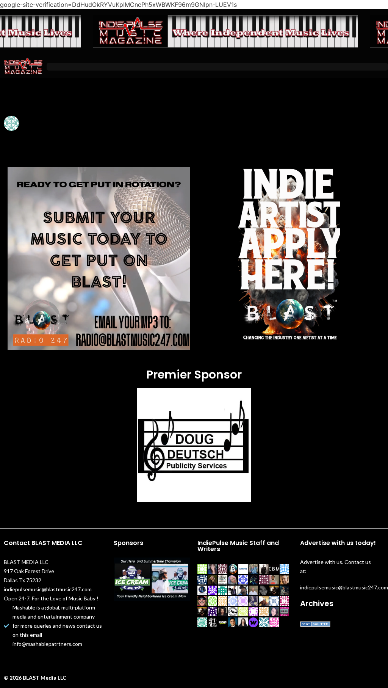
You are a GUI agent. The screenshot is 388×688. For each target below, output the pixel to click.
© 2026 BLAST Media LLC (35, 677)
